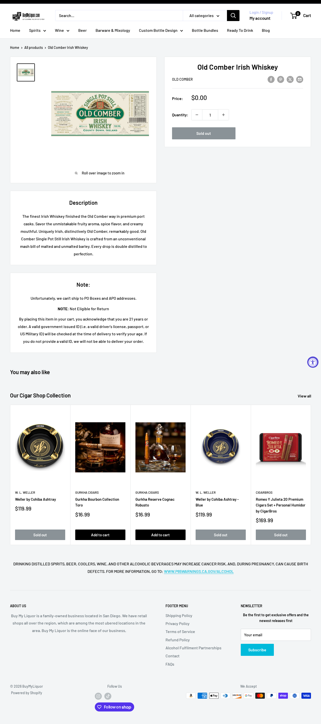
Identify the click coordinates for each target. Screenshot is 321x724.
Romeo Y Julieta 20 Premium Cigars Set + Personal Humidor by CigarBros (280, 505)
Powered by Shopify (26, 693)
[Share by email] (299, 79)
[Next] (311, 475)
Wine (59, 30)
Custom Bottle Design (158, 30)
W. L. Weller (25, 492)
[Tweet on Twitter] (290, 79)
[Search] (233, 15)
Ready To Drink (240, 30)
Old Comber (182, 79)
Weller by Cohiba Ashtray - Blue (217, 502)
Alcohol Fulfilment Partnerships (193, 647)
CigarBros (264, 492)
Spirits (35, 30)
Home (15, 30)
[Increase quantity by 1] (223, 115)
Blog (266, 30)
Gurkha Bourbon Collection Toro (97, 502)
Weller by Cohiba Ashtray (35, 499)
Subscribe (257, 649)
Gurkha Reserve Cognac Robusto (155, 502)
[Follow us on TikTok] (107, 696)
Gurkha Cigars (87, 492)
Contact (173, 655)
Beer (82, 30)
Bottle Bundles (205, 30)
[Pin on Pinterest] (280, 79)
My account (260, 18)
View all (305, 395)
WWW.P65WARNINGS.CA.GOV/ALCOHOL (199, 571)
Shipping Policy (179, 615)
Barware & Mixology (113, 30)
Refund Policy (178, 639)
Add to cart (100, 535)
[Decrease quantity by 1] (197, 115)
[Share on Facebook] (271, 79)
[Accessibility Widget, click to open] (312, 362)
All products (33, 47)
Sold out (203, 133)
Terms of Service (180, 631)
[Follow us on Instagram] (98, 696)
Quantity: (180, 115)
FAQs (170, 664)
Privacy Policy (178, 623)
